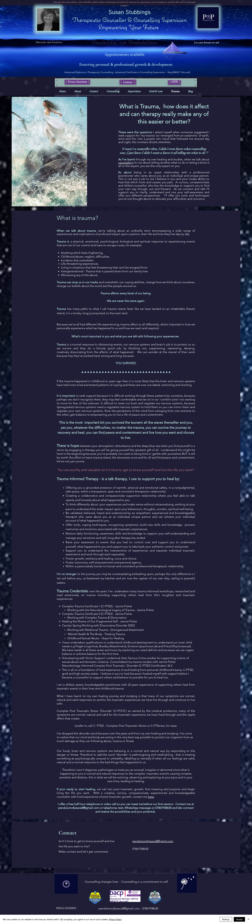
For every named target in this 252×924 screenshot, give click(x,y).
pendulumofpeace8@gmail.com (78, 807)
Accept (239, 919)
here (151, 796)
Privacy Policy (115, 919)
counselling (125, 162)
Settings (226, 919)
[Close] (248, 919)
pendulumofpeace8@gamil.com (152, 841)
